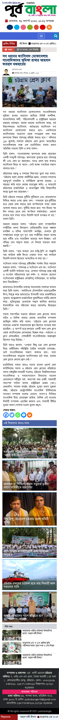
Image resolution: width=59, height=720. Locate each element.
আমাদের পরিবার (29, 691)
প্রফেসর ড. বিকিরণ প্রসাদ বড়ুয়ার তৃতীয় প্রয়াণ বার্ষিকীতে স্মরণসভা (26, 485)
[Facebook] (6, 415)
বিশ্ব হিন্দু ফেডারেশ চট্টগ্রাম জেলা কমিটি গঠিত (26, 520)
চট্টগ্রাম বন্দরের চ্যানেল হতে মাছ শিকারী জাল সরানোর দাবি (29, 585)
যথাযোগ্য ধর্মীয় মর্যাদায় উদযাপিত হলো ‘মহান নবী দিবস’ (26, 453)
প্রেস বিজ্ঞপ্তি (33, 49)
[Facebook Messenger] (23, 415)
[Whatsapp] (17, 415)
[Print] (29, 415)
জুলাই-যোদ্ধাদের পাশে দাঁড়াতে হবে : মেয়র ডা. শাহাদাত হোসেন (28, 617)
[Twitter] (12, 415)
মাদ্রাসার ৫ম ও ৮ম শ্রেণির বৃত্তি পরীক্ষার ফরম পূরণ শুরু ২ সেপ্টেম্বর (38, 644)
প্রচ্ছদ (9, 49)
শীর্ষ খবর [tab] (8, 626)
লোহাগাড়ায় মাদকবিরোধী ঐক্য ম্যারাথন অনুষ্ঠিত (26, 552)
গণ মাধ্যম (24, 49)
